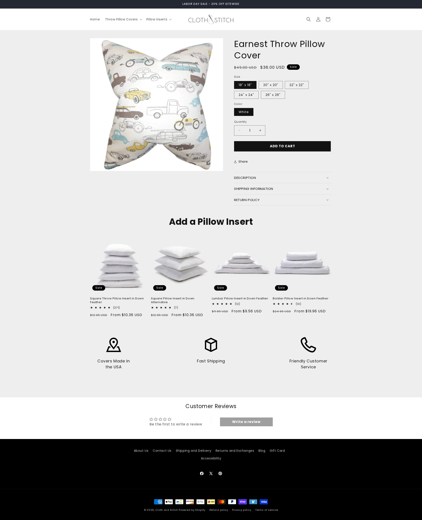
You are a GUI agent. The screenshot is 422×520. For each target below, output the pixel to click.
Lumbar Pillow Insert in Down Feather (240, 298)
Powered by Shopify (192, 510)
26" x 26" (273, 95)
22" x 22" (296, 85)
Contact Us (162, 450)
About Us (141, 450)
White (244, 112)
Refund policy (218, 510)
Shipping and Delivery (193, 450)
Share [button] (243, 161)
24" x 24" (246, 95)
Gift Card (277, 450)
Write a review (246, 421)
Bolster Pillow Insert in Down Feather (300, 298)
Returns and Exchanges (235, 450)
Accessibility (211, 458)
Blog (261, 450)
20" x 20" (270, 85)
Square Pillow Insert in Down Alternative (173, 300)
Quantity (240, 122)
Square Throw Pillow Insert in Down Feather (117, 300)
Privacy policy (241, 510)
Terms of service (266, 510)
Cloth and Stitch (166, 510)
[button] (123, 19)
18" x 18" (245, 85)
